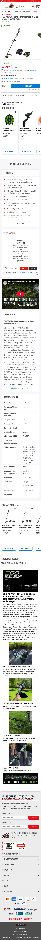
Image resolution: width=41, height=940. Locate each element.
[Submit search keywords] (33, 6)
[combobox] (27, 6)
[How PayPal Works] (33, 899)
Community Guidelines (24, 273)
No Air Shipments (9, 75)
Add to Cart (10, 151)
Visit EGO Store (6, 14)
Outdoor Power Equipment (21, 11)
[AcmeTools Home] (11, 5)
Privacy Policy (20, 928)
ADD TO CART (27, 86)
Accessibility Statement (20, 934)
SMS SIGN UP (6, 822)
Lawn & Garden (6, 11)
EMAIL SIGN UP (7, 814)
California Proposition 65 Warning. (16, 388)
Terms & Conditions (20, 931)
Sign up (33, 268)
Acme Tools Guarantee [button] (11, 81)
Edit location (7, 72)
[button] (33, 95)
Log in (24, 268)
